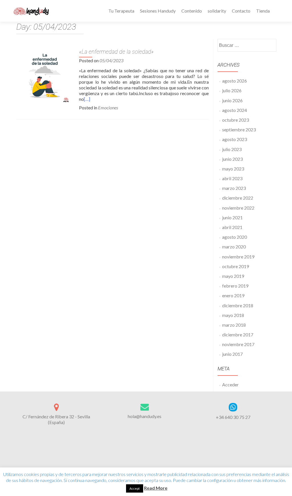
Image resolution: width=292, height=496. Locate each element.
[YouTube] (153, 459)
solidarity (217, 10)
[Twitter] (139, 459)
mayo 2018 (233, 315)
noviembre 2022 (238, 207)
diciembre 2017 (237, 334)
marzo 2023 (234, 188)
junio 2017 (232, 354)
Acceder (230, 384)
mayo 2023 (233, 168)
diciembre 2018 (237, 305)
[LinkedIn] (146, 459)
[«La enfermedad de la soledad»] (44, 76)
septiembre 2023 (239, 129)
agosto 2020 (234, 237)
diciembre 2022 (237, 197)
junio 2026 (232, 100)
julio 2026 (232, 90)
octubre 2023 (235, 120)
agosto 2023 (234, 139)
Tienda (263, 10)
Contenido (191, 10)
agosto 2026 (234, 80)
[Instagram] (160, 459)
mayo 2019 (233, 276)
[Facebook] (132, 459)
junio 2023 (232, 159)
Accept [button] (134, 488)
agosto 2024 (234, 110)
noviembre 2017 (238, 344)
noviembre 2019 (238, 256)
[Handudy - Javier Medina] (32, 11)
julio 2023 (232, 149)
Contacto (241, 10)
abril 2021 (232, 227)
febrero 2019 (235, 285)
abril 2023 (232, 178)
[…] (87, 99)
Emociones (108, 107)
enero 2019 (233, 295)
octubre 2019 (235, 266)
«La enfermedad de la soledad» (116, 51)
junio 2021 (232, 217)
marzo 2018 (234, 325)
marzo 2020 (234, 246)
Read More (155, 488)
